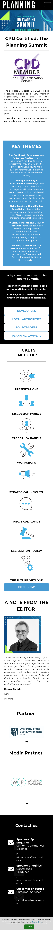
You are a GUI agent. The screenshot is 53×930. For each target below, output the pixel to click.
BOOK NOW (26, 587)
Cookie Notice (37, 922)
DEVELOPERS (26, 310)
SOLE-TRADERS (26, 327)
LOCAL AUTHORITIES (26, 319)
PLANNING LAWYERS (26, 335)
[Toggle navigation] (47, 4)
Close (29, 927)
